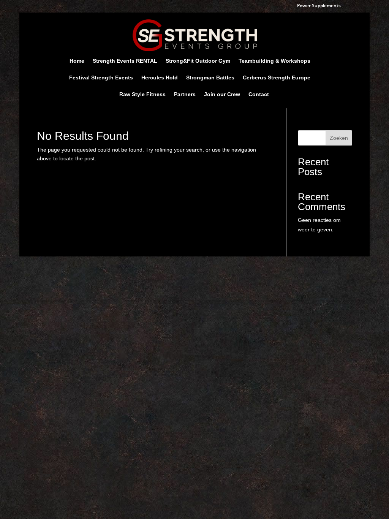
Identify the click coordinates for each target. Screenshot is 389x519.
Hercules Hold (159, 78)
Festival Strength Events (101, 78)
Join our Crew (222, 94)
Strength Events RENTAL (125, 61)
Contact (258, 94)
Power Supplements (319, 6)
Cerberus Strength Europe (276, 78)
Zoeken (339, 138)
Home (77, 61)
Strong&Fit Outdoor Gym (198, 61)
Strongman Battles (210, 78)
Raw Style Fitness (142, 94)
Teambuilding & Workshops (274, 61)
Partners (185, 94)
